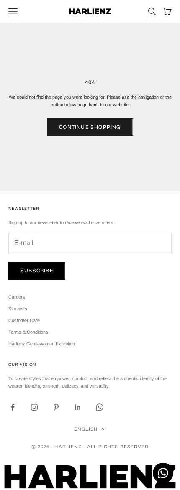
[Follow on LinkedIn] (78, 407)
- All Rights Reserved (116, 446)
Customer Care (24, 320)
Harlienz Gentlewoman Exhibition (41, 343)
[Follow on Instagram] (34, 407)
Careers (16, 296)
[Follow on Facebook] (12, 407)
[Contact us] (163, 473)
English (86, 429)
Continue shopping (90, 127)
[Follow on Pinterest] (56, 407)
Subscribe (37, 270)
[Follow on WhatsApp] (99, 407)
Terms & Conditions (28, 331)
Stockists (17, 308)
